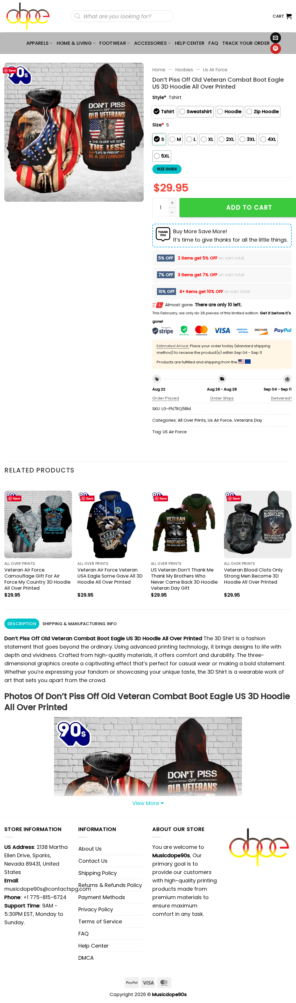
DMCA (86, 957)
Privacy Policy (95, 909)
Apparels (37, 43)
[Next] (291, 545)
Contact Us (93, 860)
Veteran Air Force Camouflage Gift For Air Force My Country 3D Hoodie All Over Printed (37, 579)
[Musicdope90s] (30, 16)
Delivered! (281, 398)
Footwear (112, 43)
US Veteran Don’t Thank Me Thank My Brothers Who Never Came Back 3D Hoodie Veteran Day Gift (184, 579)
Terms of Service (100, 921)
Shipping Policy (97, 873)
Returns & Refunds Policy (110, 885)
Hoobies (184, 70)
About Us (90, 848)
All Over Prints (192, 420)
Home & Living (74, 43)
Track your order (246, 43)
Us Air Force (215, 70)
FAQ (213, 43)
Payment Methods (101, 897)
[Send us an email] (275, 37)
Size (158, 125)
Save (12, 70)
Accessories (150, 43)
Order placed (165, 398)
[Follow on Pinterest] (275, 48)
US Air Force (175, 432)
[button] (282, 16)
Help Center (190, 43)
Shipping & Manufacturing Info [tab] (79, 624)
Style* (159, 97)
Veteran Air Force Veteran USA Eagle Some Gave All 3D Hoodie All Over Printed (110, 576)
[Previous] (4, 545)
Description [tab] (22, 624)
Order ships (222, 398)
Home (158, 70)
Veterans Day (248, 420)
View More (145, 803)
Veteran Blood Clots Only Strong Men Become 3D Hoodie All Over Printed (253, 576)
